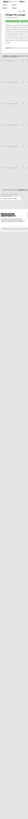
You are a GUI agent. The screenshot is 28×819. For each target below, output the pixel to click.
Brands (14, 8)
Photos (13, 5)
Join (19, 11)
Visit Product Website (12, 21)
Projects (4, 5)
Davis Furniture (13, 17)
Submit (23, 1)
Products (4, 8)
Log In (23, 11)
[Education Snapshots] (5, 1)
